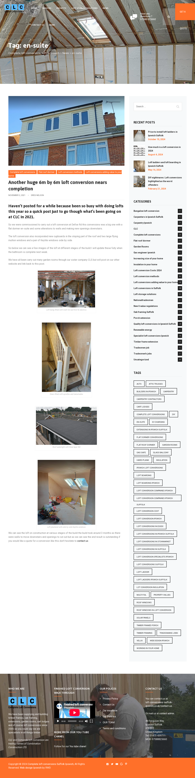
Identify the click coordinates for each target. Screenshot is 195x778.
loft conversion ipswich (149, 518)
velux (140, 640)
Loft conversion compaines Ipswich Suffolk (155, 499)
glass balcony (160, 452)
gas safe (141, 452)
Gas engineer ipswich (144, 252)
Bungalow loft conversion (146, 211)
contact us (82, 540)
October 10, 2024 (156, 139)
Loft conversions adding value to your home (156, 282)
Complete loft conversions (22, 172)
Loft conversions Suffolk (150, 564)
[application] (74, 712)
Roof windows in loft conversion (154, 610)
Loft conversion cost (148, 511)
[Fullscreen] (91, 721)
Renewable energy (143, 330)
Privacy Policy (110, 698)
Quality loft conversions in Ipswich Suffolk (155, 324)
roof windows (144, 602)
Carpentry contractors (149, 399)
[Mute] (86, 721)
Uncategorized (141, 359)
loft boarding (144, 475)
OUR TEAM (109, 722)
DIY (173, 414)
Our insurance (110, 710)
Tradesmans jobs (169, 633)
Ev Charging (158, 422)
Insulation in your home (145, 264)
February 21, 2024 (157, 188)
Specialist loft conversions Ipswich (151, 336)
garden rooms (169, 445)
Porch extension (142, 318)
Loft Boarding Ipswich (148, 483)
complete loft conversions (151, 414)
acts (139, 384)
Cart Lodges (143, 407)
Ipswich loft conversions (150, 468)
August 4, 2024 (155, 154)
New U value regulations (146, 306)
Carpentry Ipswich (143, 223)
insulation (161, 460)
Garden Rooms (141, 246)
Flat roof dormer (47, 172)
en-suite (141, 422)
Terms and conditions (114, 728)
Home (34, 8)
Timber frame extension (146, 342)
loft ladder (143, 572)
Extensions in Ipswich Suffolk (152, 429)
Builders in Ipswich (146, 391)
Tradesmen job (141, 347)
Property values (162, 595)
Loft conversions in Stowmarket (154, 541)
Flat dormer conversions (150, 437)
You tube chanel (77, 746)
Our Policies (109, 716)
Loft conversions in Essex (150, 526)
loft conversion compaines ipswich (155, 490)
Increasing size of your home (148, 258)
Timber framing (144, 633)
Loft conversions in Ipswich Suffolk (155, 534)
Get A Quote (183, 15)
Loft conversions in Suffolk (147, 288)
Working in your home (148, 648)
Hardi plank (143, 460)
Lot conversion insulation (150, 587)
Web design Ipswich (31, 767)
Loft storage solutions (84, 8)
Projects (61, 8)
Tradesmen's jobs (143, 353)
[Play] (58, 721)
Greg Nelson (37, 195)
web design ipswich (159, 640)
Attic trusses (156, 384)
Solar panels (143, 618)
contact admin (166, 713)
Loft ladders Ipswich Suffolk (152, 579)
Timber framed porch (147, 625)
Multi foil (141, 595)
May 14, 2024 (154, 170)
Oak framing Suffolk (144, 312)
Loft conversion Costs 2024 (147, 270)
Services (46, 8)
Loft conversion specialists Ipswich (155, 557)
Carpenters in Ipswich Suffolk (148, 217)
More (52, 25)
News (105, 8)
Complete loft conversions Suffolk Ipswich (51, 764)
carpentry (168, 391)
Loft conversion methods (70, 172)
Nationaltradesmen (143, 300)
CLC (136, 229)
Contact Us (37, 25)
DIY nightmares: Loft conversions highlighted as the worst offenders (165, 181)
